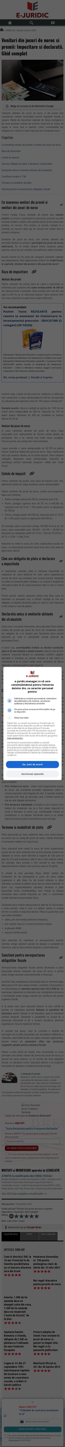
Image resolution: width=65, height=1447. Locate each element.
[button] (32, 718)
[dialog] (32, 723)
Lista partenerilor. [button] (15, 738)
